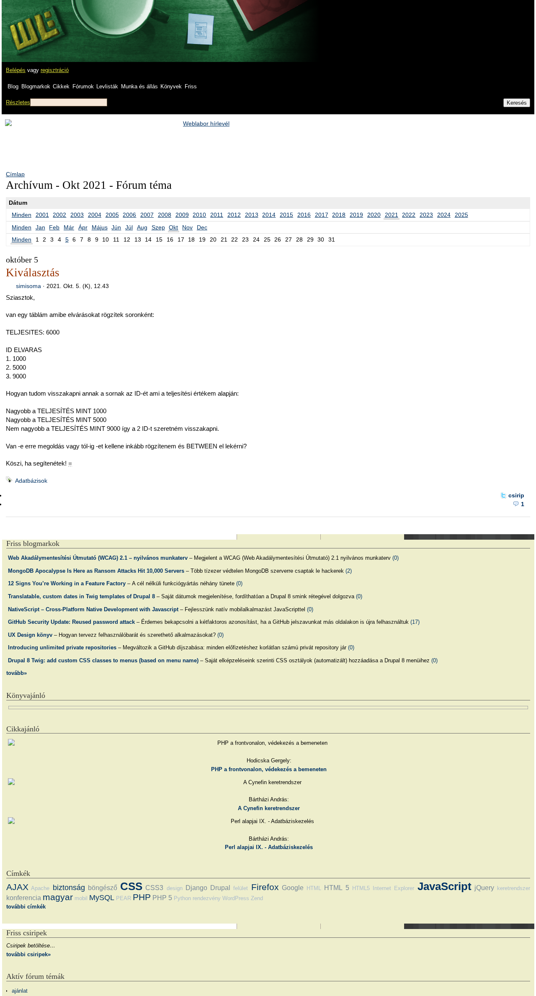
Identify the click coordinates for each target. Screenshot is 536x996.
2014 (269, 214)
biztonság (69, 887)
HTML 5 (336, 887)
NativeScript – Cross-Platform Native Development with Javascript (93, 609)
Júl (129, 227)
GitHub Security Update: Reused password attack (71, 622)
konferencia (23, 897)
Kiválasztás (32, 272)
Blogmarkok (35, 86)
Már (69, 227)
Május (100, 227)
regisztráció (55, 70)
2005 (112, 214)
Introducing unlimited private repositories (62, 647)
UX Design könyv (30, 635)
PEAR (123, 898)
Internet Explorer (393, 888)
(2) (348, 571)
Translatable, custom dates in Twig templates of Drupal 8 (81, 596)
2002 (59, 214)
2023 (426, 214)
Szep (158, 227)
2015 (286, 214)
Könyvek (171, 86)
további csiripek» (28, 954)
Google (293, 887)
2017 (321, 214)
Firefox (265, 887)
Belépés (16, 70)
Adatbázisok (31, 480)
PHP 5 (162, 897)
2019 (356, 214)
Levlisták (107, 86)
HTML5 (361, 888)
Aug (142, 227)
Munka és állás (139, 86)
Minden (21, 214)
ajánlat (20, 991)
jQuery (484, 887)
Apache (40, 888)
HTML (314, 888)
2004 (94, 214)
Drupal (220, 887)
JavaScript (444, 886)
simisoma (28, 286)
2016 (304, 214)
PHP (142, 897)
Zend (257, 898)
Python (182, 898)
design (175, 888)
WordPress (235, 898)
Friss (191, 86)
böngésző (102, 887)
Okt (173, 227)
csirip (516, 495)
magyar (58, 897)
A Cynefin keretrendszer (269, 808)
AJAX (17, 887)
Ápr (83, 227)
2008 (164, 214)
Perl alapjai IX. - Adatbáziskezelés (269, 847)
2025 (461, 214)
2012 (234, 214)
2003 (77, 214)
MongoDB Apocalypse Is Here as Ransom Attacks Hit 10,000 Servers (96, 571)
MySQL (101, 897)
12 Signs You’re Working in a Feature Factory (67, 583)
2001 (42, 214)
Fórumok (83, 86)
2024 (444, 214)
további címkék (26, 906)
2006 (129, 214)
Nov (187, 227)
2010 (199, 214)
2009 (182, 214)
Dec (202, 227)
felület (240, 888)
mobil (81, 898)
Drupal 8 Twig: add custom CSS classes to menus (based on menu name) (103, 660)
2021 (391, 214)
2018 (338, 214)
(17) (415, 622)
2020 (374, 214)
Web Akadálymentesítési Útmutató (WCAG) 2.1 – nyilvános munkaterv (98, 558)
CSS (131, 886)
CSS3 (154, 887)
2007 (147, 214)
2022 (408, 214)
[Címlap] (34, 23)
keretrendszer (513, 888)
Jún (116, 227)
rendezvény (207, 898)
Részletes (18, 102)
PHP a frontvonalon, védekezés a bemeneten (269, 769)
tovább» (16, 673)
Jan (40, 227)
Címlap (15, 174)
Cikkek (61, 86)
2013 (251, 214)
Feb (54, 227)
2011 (216, 214)
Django (196, 887)
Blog (13, 86)
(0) (395, 558)
